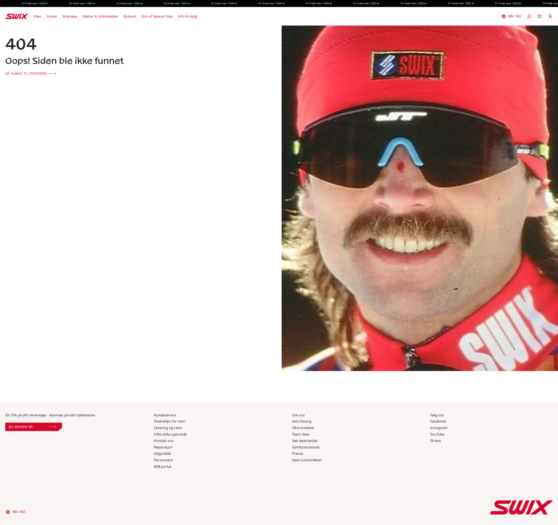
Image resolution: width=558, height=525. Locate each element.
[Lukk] (334, 215)
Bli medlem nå (237, 287)
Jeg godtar (253, 297)
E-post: (230, 275)
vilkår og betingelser (262, 297)
